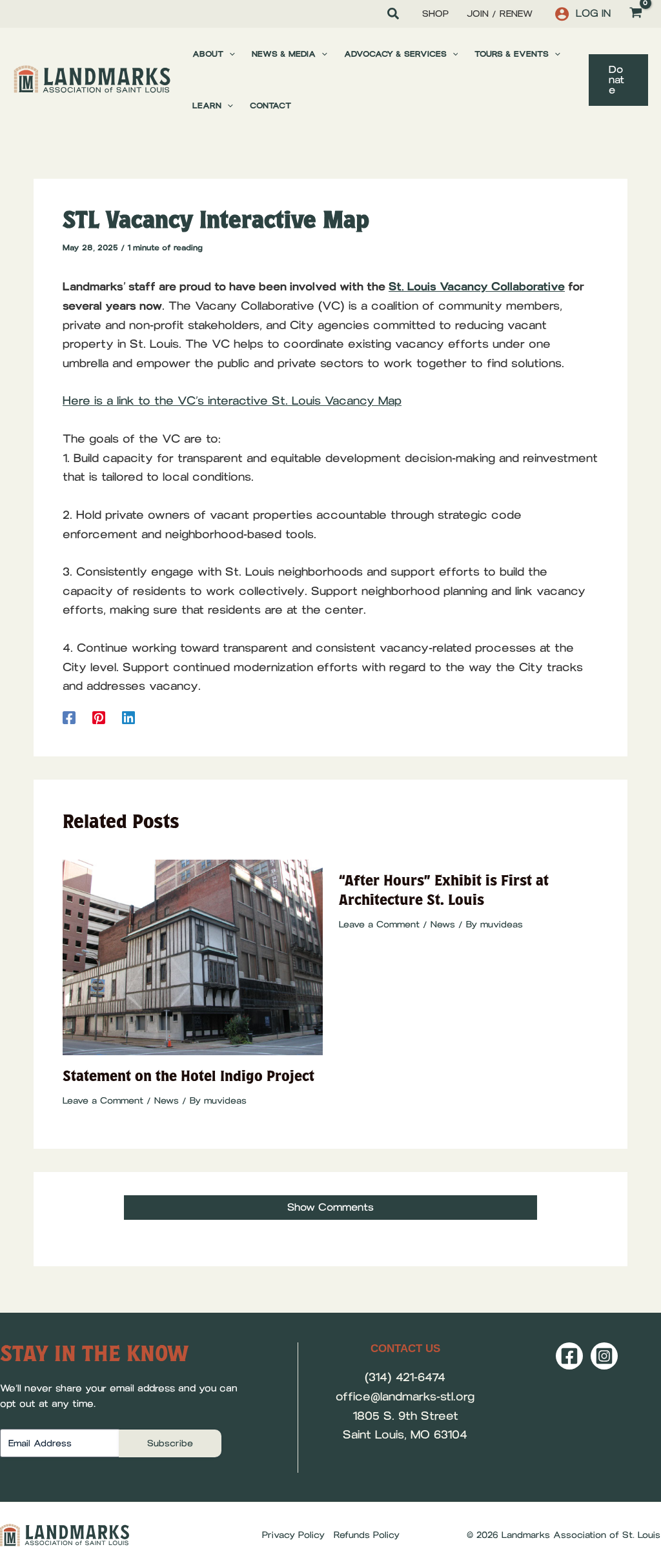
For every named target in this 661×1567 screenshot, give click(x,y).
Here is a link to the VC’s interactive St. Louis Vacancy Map (232, 401)
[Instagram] (604, 1356)
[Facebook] (69, 717)
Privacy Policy (293, 1535)
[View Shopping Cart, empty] (636, 13)
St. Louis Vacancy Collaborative (477, 286)
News (166, 1100)
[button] (393, 15)
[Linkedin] (128, 717)
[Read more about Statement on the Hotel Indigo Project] (193, 956)
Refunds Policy (367, 1535)
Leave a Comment (103, 1100)
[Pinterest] (98, 717)
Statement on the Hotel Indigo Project (188, 1076)
